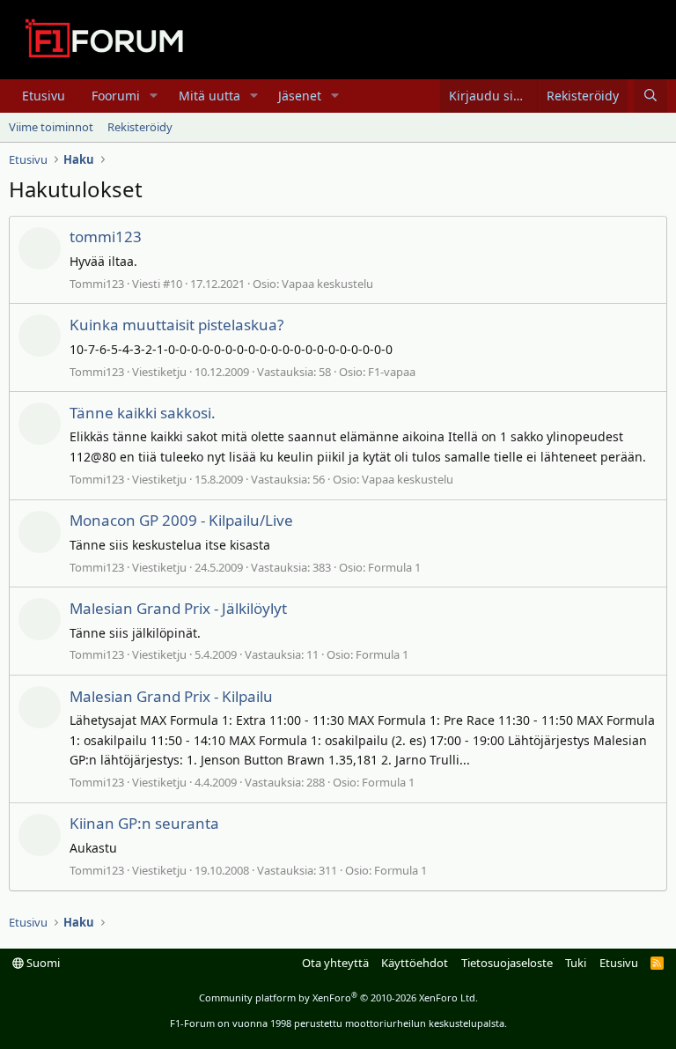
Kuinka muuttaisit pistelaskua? (176, 324)
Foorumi (116, 95)
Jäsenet (299, 95)
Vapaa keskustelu (327, 284)
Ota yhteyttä (335, 963)
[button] (153, 96)
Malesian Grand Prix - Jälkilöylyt (178, 608)
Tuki (575, 963)
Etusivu (43, 95)
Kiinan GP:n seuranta (144, 823)
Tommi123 (97, 284)
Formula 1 (394, 567)
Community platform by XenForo (338, 997)
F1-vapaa (391, 372)
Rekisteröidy (140, 127)
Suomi (42, 963)
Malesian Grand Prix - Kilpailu (171, 696)
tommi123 (106, 236)
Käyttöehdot (414, 963)
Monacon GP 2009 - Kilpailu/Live (181, 520)
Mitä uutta (209, 95)
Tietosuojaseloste (507, 963)
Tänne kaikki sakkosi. (143, 413)
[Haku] (650, 96)
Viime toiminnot (51, 127)
